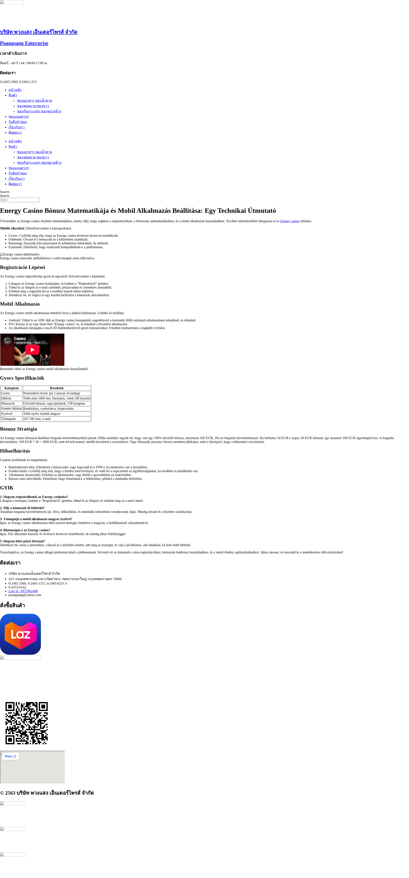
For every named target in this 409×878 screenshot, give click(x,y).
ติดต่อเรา (15, 132)
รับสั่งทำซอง (18, 122)
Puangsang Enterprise (24, 43)
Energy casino (290, 221)
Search (4, 192)
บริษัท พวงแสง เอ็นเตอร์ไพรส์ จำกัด (39, 32)
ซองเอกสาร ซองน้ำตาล (34, 100)
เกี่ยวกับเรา (17, 127)
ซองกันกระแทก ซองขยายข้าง (39, 111)
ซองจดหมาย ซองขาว (33, 106)
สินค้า (13, 95)
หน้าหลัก (15, 90)
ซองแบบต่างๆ (19, 116)
